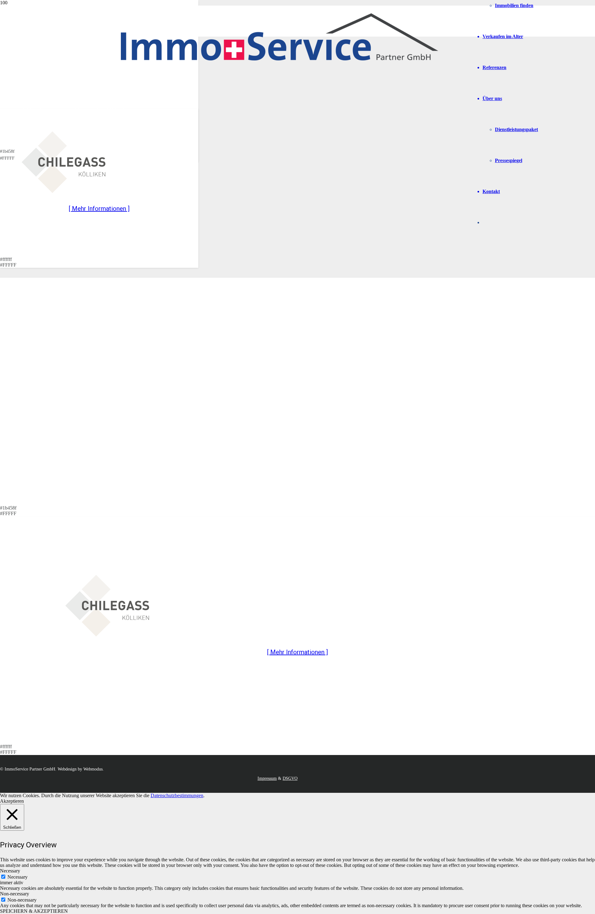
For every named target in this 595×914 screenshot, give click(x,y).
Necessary (17, 877)
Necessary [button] (10, 870)
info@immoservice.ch (41, 82)
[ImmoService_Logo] (279, 58)
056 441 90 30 (47, 64)
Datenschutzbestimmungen (177, 795)
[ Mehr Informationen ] (99, 208)
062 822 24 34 (47, 57)
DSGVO (290, 778)
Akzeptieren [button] (12, 801)
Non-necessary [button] (14, 893)
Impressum (267, 778)
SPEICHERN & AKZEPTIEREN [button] (34, 911)
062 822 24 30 (55, 71)
